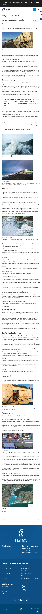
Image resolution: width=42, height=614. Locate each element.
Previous (6, 519)
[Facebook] (41, 9)
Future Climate (5, 565)
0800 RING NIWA (26, 548)
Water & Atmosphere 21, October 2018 (9, 516)
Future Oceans (5, 575)
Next (36, 519)
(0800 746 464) (26, 550)
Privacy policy (36, 608)
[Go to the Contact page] (3, 553)
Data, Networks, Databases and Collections (30, 578)
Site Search (4, 588)
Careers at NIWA (5, 586)
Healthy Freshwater (6, 573)
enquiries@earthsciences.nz (29, 552)
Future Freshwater (5, 570)
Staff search (4, 591)
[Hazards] (38, 21)
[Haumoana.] (21, 40)
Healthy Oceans (5, 578)
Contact (31, 608)
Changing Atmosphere (6, 568)
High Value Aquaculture (26, 573)
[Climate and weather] (34, 21)
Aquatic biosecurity (25, 568)
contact (14, 549)
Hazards (23, 565)
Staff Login (4, 593)
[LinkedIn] (41, 14)
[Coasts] (36, 21)
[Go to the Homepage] (6, 9)
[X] (41, 16)
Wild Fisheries (24, 575)
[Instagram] (41, 11)
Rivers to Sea (24, 570)
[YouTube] (41, 19)
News (3, 23)
